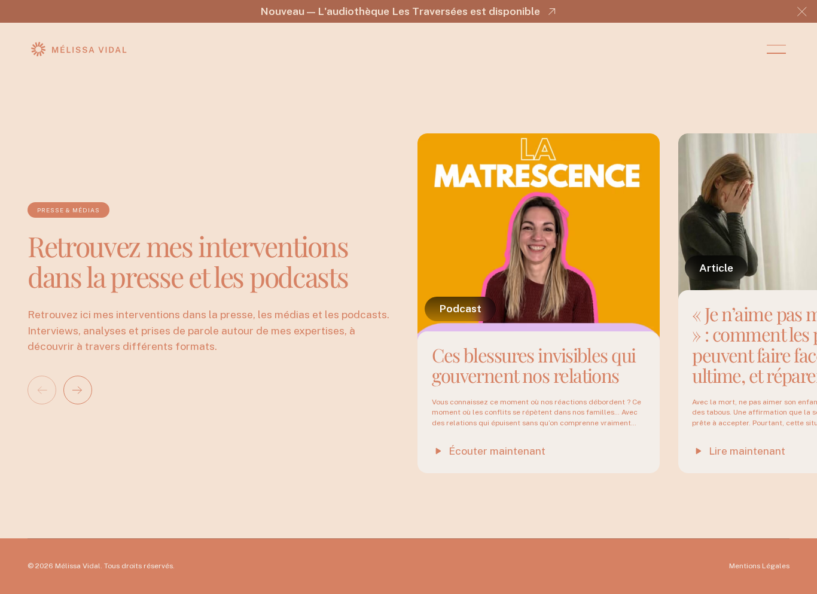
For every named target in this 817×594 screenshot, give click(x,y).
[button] (802, 11)
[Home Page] (79, 49)
